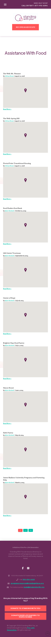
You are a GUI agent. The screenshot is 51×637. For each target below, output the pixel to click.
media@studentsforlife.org (34, 587)
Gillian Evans (9, 76)
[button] (5, 4)
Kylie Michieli (9, 211)
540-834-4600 (29, 579)
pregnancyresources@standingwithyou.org (27, 583)
